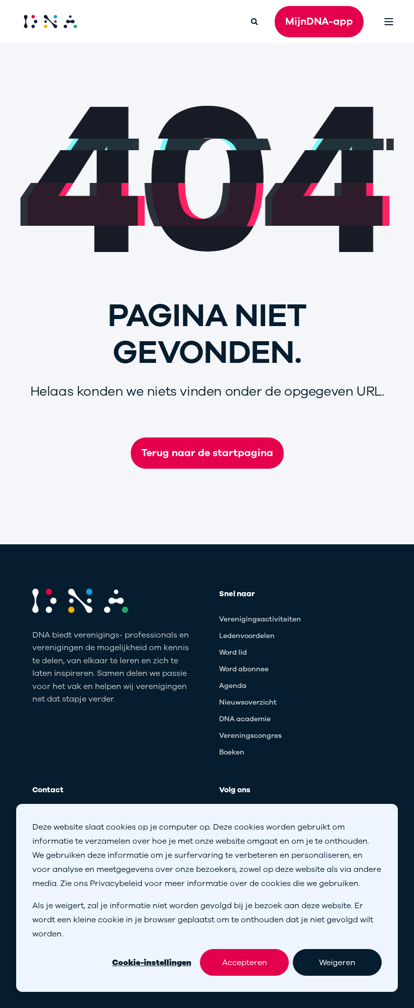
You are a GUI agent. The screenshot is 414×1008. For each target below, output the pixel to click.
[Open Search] (255, 21)
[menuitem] (260, 619)
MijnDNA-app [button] (319, 21)
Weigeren (337, 962)
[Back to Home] (50, 21)
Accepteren (244, 962)
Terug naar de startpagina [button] (207, 453)
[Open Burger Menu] (389, 21)
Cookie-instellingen (151, 962)
